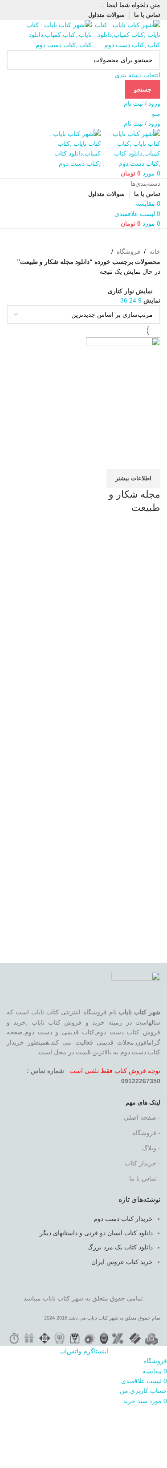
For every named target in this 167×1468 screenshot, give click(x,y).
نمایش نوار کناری (130, 290)
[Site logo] (126, 34)
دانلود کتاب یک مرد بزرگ (120, 1247)
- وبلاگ (151, 1148)
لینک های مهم (143, 1102)
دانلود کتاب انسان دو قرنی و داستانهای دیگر (96, 1233)
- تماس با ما (144, 1178)
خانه (154, 251)
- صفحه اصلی (142, 1117)
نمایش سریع (125, 458)
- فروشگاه (146, 1133)
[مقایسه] (149, 458)
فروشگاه (128, 251)
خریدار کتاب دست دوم (123, 1218)
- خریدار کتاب (142, 1163)
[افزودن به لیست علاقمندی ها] (101, 458)
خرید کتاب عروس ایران (122, 1261)
